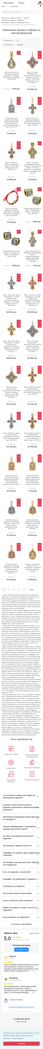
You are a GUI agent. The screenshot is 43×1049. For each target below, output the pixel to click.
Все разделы (9, 3)
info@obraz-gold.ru (21, 1021)
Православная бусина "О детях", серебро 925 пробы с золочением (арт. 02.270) (32, 211)
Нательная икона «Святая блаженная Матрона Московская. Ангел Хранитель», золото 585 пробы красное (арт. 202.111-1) (11, 480)
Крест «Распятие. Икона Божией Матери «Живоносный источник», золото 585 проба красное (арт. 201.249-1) (32, 436)
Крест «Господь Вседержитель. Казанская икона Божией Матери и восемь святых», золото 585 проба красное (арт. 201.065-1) (32, 77)
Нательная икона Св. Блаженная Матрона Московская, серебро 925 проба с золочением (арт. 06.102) (11, 75)
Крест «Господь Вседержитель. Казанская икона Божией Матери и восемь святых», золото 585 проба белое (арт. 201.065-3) (32, 346)
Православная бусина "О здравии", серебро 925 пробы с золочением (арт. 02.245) (11, 253)
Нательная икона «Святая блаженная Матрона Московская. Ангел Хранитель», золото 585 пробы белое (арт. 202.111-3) (11, 122)
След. (31, 589)
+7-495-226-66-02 (21, 1019)
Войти (4, 6)
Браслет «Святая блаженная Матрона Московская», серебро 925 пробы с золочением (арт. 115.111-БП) (11, 212)
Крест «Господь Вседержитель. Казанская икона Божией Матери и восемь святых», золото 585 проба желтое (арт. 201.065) (11, 392)
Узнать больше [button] (17, 1038)
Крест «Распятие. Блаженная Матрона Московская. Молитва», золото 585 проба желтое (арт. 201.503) (32, 121)
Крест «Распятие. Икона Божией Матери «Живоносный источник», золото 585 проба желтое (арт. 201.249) (32, 390)
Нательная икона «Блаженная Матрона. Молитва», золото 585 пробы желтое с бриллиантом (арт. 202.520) (32, 524)
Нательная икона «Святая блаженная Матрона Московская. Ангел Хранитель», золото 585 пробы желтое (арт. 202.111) (32, 480)
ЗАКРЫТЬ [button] (21, 1043)
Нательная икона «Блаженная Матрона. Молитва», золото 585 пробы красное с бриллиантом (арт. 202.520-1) (11, 568)
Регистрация (14, 6)
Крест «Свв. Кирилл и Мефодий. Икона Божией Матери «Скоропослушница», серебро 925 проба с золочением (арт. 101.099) (32, 256)
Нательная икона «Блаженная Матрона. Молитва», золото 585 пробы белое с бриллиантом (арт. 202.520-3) (11, 524)
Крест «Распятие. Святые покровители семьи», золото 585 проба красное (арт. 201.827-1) (11, 166)
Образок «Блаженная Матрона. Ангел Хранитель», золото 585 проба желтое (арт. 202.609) (32, 567)
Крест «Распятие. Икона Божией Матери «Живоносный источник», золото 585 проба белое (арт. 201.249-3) (11, 436)
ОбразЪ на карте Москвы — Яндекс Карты (21, 1011)
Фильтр (21, 3)
